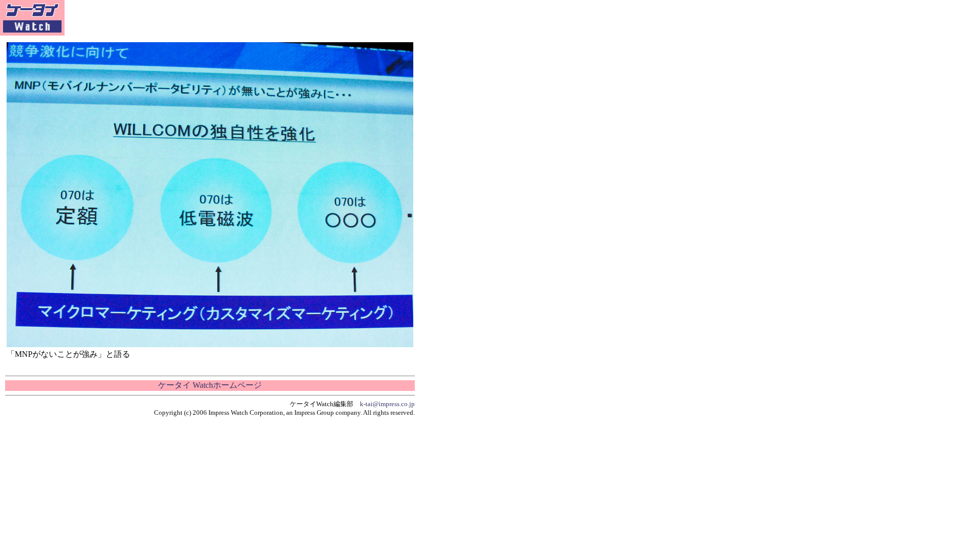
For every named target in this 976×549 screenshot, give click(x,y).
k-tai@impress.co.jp (387, 404)
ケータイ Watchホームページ (210, 385)
